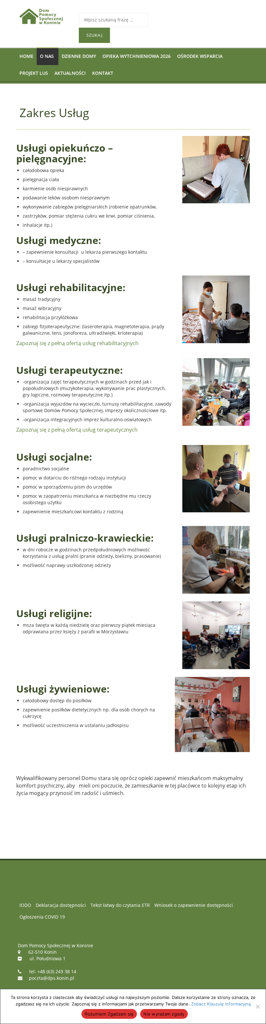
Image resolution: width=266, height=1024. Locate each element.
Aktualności (70, 73)
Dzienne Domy (79, 56)
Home (26, 56)
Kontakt (102, 73)
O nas (47, 56)
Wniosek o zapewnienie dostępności (193, 905)
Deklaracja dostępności (61, 905)
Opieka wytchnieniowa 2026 (137, 56)
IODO (25, 905)
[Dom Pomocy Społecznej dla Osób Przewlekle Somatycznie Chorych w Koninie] (44, 16)
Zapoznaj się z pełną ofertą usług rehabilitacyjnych (77, 343)
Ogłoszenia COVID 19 (42, 917)
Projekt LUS (33, 73)
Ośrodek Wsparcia (200, 56)
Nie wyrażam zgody (163, 1014)
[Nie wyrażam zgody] (257, 1006)
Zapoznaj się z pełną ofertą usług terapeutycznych (77, 429)
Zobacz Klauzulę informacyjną (221, 1003)
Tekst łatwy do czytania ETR (120, 905)
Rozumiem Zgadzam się (109, 1014)
